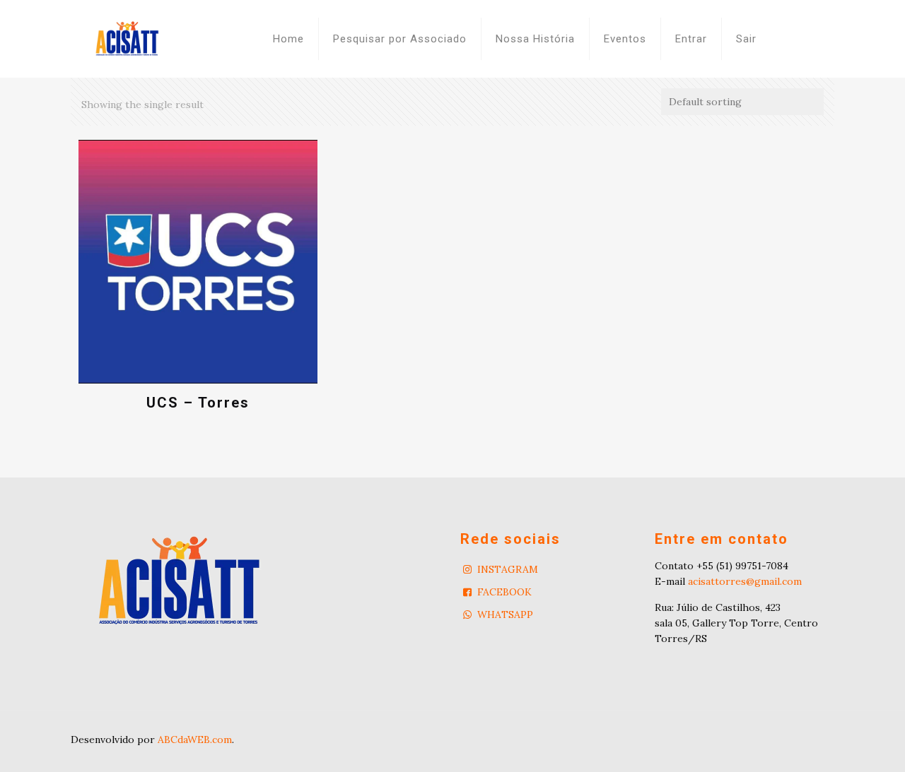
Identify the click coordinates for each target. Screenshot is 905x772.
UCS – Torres (198, 402)
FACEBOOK (504, 592)
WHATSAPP (505, 614)
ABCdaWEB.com (195, 739)
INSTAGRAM (507, 569)
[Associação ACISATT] (127, 39)
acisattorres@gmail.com (745, 581)
